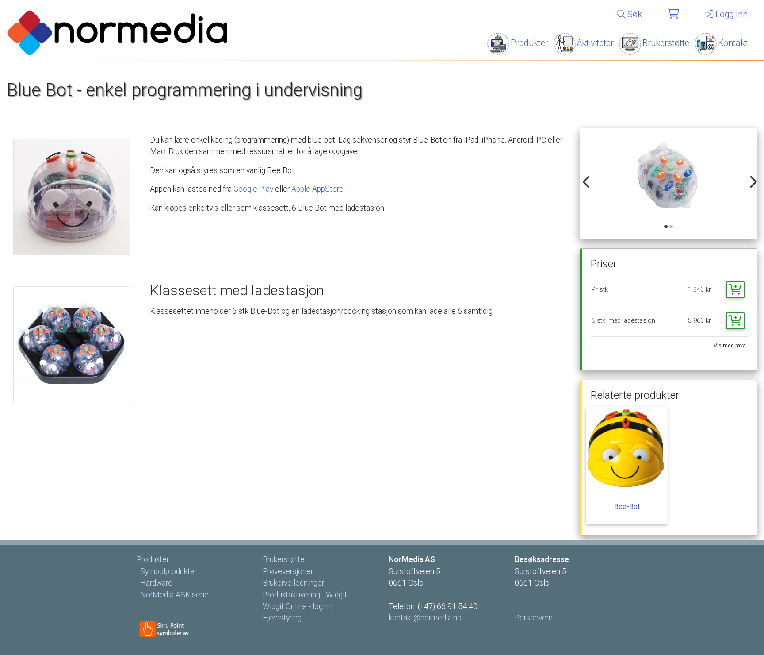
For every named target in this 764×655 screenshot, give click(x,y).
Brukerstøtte (665, 43)
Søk (633, 14)
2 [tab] (671, 227)
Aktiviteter (595, 43)
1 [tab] (666, 227)
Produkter (529, 43)
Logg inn (730, 14)
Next (750, 177)
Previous (584, 177)
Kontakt (733, 43)
